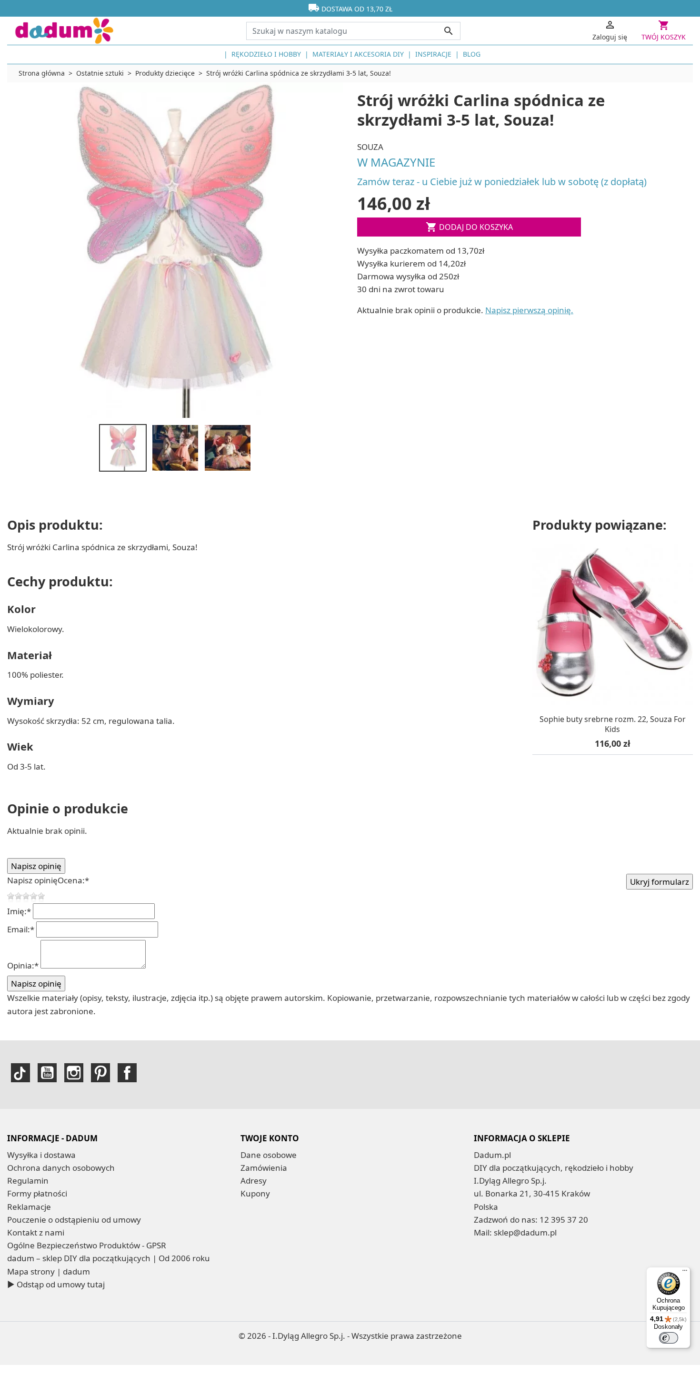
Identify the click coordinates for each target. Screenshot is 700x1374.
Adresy (253, 1180)
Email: (20, 929)
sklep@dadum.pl (525, 1232)
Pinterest (100, 1072)
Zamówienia (263, 1167)
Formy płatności (37, 1193)
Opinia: (23, 965)
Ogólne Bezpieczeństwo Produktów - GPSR (86, 1245)
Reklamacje (29, 1206)
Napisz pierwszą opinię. (529, 310)
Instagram (73, 1072)
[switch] (668, 1338)
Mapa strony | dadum (48, 1271)
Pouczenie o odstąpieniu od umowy (74, 1219)
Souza (370, 146)
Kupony (255, 1193)
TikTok (20, 1072)
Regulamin (28, 1180)
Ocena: (73, 880)
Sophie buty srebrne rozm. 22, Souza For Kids (613, 724)
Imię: (19, 911)
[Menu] (684, 1272)
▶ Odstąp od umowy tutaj (56, 1284)
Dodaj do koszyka (469, 227)
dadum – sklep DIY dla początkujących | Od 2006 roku (108, 1258)
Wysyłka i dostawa (41, 1154)
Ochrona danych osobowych (61, 1167)
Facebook (127, 1072)
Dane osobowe (268, 1154)
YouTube (47, 1072)
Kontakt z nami (35, 1232)
